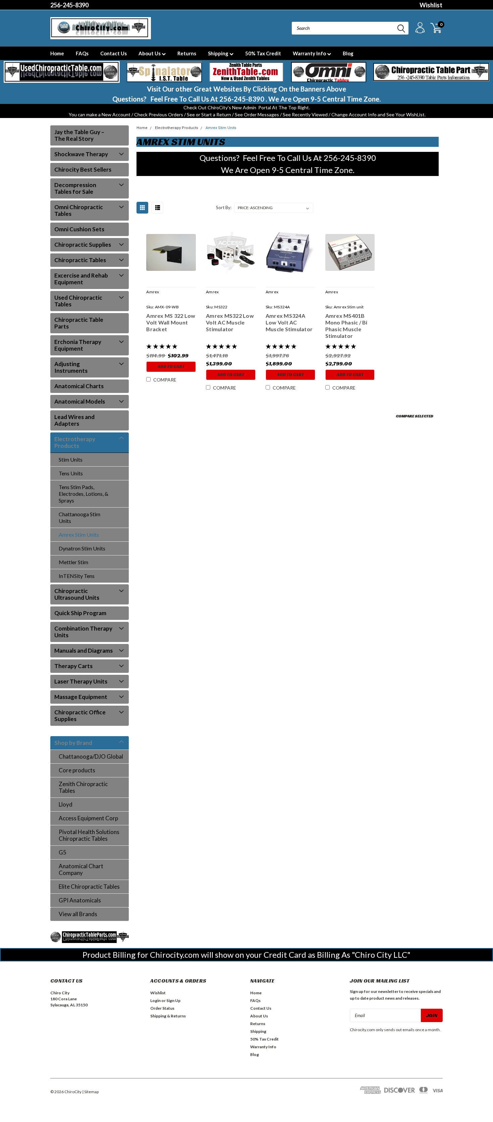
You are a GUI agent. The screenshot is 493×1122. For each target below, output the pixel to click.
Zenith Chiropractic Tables (83, 787)
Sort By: (223, 207)
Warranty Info (310, 53)
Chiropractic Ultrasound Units (76, 594)
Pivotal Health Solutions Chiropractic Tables (89, 835)
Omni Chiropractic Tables (78, 210)
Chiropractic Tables (80, 259)
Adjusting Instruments (71, 367)
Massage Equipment (80, 696)
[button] (62, 72)
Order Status (162, 1008)
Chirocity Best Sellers (82, 169)
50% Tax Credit (263, 53)
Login (155, 1000)
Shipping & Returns (168, 1015)
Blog (348, 53)
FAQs (82, 53)
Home (57, 53)
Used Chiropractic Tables (78, 301)
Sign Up (173, 1000)
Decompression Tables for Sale (75, 188)
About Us (150, 53)
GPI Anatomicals (80, 900)
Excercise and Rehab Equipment (81, 279)
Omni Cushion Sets (79, 229)
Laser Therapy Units (80, 681)
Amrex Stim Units (79, 534)
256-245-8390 (69, 5)
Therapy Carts (73, 665)
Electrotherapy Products (74, 442)
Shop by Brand (73, 742)
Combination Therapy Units (83, 632)
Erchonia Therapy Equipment (77, 345)
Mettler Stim (73, 562)
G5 (62, 852)
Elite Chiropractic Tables (89, 886)
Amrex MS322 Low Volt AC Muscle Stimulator (230, 322)
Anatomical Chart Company (81, 869)
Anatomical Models (79, 401)
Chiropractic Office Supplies (80, 715)
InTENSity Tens (77, 576)
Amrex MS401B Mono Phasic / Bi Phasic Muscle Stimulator (346, 325)
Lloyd (65, 804)
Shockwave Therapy (81, 154)
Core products (77, 770)
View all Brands (78, 914)
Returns (186, 53)
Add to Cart (171, 366)
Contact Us (113, 53)
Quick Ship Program (80, 612)
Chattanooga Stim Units (79, 517)
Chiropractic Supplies (82, 244)
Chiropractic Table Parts (78, 323)
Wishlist (431, 5)
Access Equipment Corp (88, 818)
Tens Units (71, 473)
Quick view (171, 252)
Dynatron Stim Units (82, 548)
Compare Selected (414, 415)
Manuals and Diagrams (83, 650)
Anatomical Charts (79, 386)
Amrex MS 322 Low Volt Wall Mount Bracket (170, 322)
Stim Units (71, 459)
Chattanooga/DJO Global (91, 756)
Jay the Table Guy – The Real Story (79, 135)
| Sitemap (90, 1091)
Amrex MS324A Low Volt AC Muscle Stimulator (289, 322)
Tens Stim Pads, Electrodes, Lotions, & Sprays (83, 494)
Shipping (218, 53)
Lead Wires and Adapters (74, 420)
